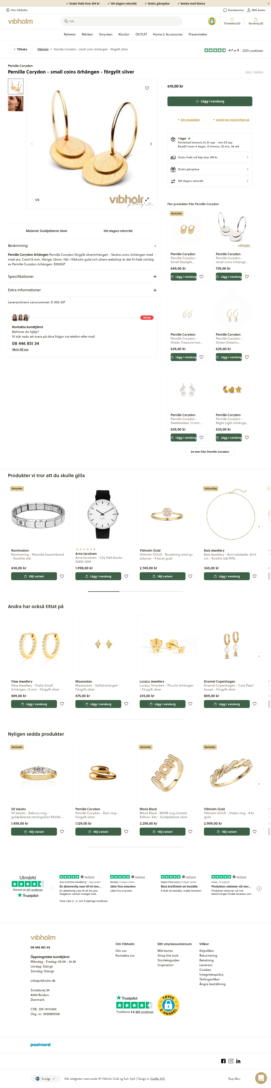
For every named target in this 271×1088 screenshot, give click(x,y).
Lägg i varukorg (212, 101)
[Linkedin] (238, 1061)
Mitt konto (258, 10)
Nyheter (70, 34)
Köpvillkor (206, 951)
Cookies (205, 970)
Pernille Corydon (20, 65)
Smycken (105, 34)
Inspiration (166, 965)
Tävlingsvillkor (209, 979)
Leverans (205, 965)
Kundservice (236, 10)
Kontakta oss (125, 955)
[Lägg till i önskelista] (147, 88)
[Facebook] (223, 1061)
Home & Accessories (168, 34)
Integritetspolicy (211, 974)
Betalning (206, 960)
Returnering (208, 955)
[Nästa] (151, 144)
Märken (87, 34)
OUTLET (141, 34)
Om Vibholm (19, 10)
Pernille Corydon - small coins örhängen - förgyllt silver (91, 49)
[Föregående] (32, 144)
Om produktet (190, 120)
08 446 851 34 (25, 343)
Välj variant (36, 576)
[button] (210, 157)
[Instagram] (231, 1061)
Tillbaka (22, 49)
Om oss (121, 951)
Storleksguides (168, 960)
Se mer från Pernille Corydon (210, 452)
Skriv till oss (20, 349)
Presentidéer (198, 34)
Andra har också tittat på (232, 120)
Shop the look (168, 955)
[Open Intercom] (261, 1078)
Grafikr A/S (157, 1078)
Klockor (124, 34)
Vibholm (43, 49)
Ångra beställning (212, 984)
